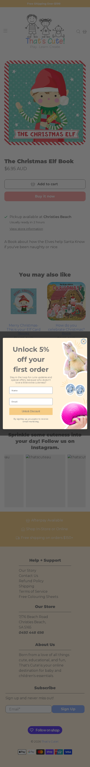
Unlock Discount (31, 411)
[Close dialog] (83, 341)
